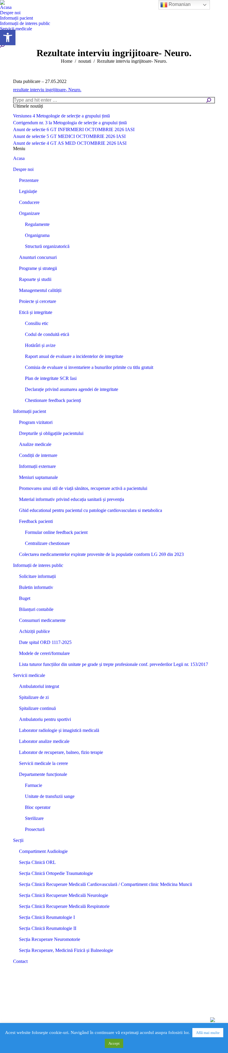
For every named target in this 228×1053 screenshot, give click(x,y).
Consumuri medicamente (42, 620)
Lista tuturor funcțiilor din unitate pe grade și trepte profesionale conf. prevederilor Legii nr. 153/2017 (113, 664)
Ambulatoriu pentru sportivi (45, 719)
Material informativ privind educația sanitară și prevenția (71, 499)
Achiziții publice (34, 631)
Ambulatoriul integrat (39, 686)
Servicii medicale (29, 675)
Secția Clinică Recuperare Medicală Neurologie (63, 895)
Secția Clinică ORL (37, 862)
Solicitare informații (37, 576)
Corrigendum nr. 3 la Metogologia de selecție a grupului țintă (70, 122)
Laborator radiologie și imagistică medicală (59, 730)
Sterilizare (34, 818)
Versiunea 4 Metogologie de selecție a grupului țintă (61, 115)
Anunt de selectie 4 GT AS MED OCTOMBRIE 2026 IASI (69, 143)
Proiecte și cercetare (37, 301)
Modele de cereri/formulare (44, 653)
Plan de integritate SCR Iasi (51, 378)
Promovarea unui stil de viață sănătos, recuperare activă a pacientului (83, 488)
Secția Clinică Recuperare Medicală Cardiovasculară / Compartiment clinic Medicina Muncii (105, 884)
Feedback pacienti (36, 521)
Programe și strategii (38, 268)
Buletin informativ (36, 587)
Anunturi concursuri (38, 257)
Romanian (179, 4)
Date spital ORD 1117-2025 (45, 642)
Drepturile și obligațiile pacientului (51, 433)
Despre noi (23, 169)
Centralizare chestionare (47, 543)
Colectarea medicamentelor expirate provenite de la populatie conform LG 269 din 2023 (101, 554)
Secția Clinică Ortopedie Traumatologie (56, 873)
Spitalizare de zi (34, 697)
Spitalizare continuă (37, 708)
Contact (20, 961)
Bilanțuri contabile (36, 609)
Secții (18, 840)
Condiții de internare (38, 455)
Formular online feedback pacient (56, 532)
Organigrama (37, 235)
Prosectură (35, 829)
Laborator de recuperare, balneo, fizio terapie (61, 752)
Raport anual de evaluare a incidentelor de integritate (74, 356)
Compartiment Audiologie (43, 851)
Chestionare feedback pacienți (53, 400)
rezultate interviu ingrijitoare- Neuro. (47, 89)
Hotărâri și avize (40, 345)
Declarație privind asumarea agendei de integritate (71, 389)
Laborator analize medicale (44, 741)
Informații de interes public (38, 565)
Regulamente (37, 224)
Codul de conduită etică (47, 334)
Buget (24, 598)
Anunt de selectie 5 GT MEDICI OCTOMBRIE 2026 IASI (69, 136)
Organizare (29, 213)
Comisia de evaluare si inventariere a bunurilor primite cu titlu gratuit (89, 367)
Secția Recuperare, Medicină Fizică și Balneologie (66, 950)
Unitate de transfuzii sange (50, 796)
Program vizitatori (36, 422)
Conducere (29, 202)
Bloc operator (37, 807)
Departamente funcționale (43, 774)
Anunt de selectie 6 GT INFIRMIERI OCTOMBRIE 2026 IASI (73, 129)
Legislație (28, 191)
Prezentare (29, 180)
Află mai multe (208, 1032)
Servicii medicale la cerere (43, 763)
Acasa (19, 158)
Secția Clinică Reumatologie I (47, 917)
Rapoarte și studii (35, 279)
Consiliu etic (36, 323)
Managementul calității (40, 290)
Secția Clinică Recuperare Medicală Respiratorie (64, 906)
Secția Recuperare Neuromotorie (49, 939)
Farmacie (33, 785)
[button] (7, 37)
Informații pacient (29, 411)
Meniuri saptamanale (38, 477)
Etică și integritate (35, 312)
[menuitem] (6, 7)
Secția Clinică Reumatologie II (47, 928)
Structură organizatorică (47, 246)
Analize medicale (35, 444)
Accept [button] (114, 1043)
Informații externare (37, 466)
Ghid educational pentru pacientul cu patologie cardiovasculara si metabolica (90, 510)
